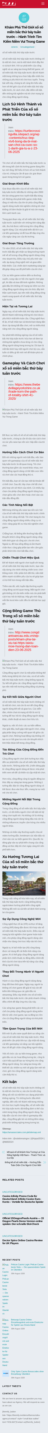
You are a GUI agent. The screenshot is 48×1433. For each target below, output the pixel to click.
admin (14, 47)
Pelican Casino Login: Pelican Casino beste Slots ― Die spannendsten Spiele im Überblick (28, 1267)
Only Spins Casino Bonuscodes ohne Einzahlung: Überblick (27, 1372)
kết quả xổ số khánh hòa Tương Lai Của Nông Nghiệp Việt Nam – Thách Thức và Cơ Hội (26, 1155)
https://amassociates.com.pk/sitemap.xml (21, 1132)
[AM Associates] (9, 5)
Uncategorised (27, 47)
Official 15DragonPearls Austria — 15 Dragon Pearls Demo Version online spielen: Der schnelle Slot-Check (23, 1221)
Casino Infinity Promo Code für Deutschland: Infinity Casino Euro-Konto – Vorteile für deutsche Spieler (22, 1199)
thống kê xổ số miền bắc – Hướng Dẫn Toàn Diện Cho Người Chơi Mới (23, 1163)
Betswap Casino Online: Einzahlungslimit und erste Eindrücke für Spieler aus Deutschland (27, 1322)
